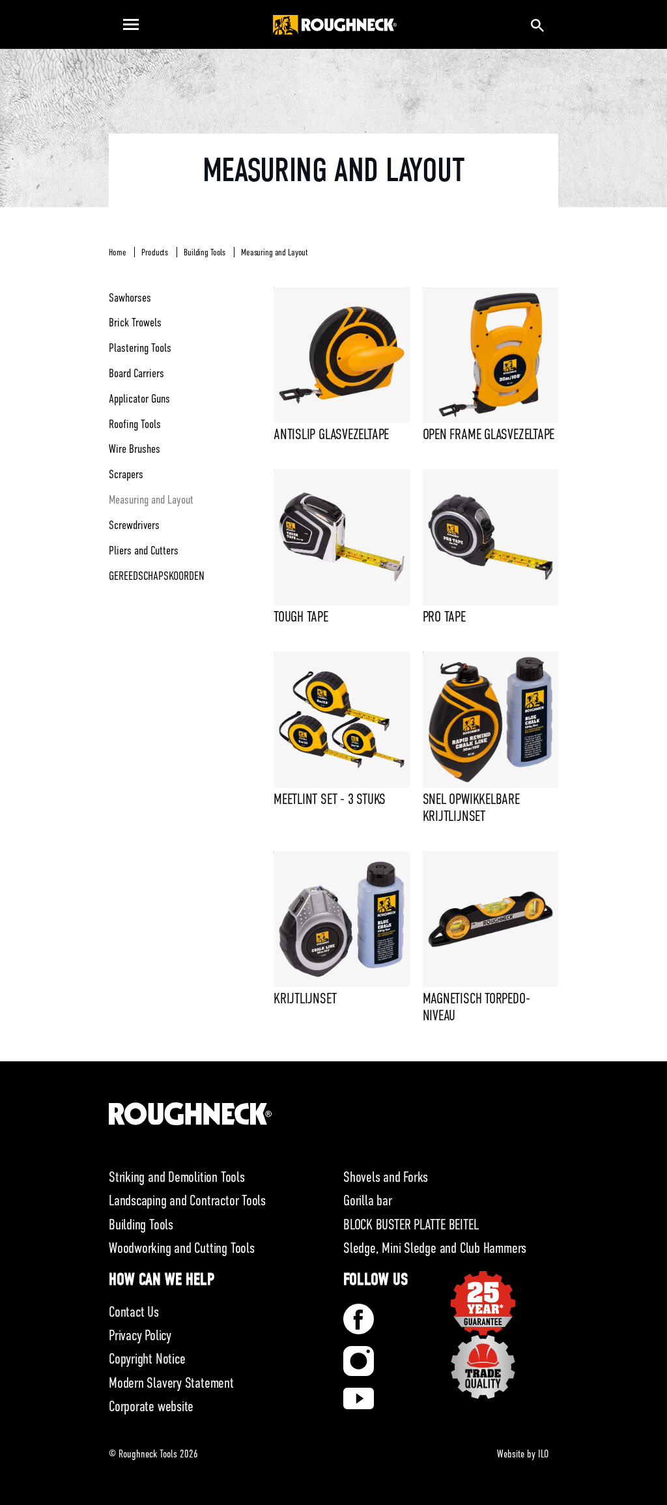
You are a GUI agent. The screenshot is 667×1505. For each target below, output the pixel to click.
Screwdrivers (134, 525)
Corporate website (151, 1406)
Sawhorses (130, 297)
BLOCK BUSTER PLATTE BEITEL (410, 1224)
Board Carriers (136, 373)
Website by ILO (522, 1454)
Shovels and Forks (385, 1177)
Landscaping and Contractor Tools (187, 1200)
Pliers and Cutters (143, 550)
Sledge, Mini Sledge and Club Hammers (434, 1248)
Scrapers (126, 474)
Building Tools (204, 252)
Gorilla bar (367, 1200)
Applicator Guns (139, 398)
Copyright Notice (147, 1359)
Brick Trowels (135, 322)
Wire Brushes (134, 448)
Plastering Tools (140, 347)
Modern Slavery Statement (171, 1383)
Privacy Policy (140, 1335)
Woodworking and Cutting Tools (182, 1248)
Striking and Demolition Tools (177, 1177)
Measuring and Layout (274, 252)
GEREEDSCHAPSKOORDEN (157, 575)
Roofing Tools (135, 424)
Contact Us (134, 1312)
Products (154, 252)
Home (117, 252)
